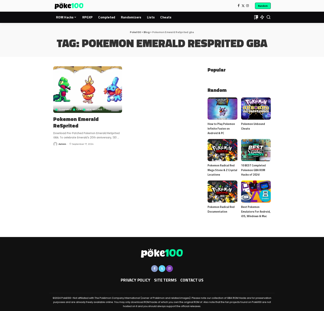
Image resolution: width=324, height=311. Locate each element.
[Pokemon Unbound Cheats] (256, 108)
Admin (62, 144)
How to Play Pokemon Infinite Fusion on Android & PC (221, 128)
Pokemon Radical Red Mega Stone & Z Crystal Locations (222, 170)
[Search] (268, 17)
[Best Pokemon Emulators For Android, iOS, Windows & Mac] (256, 191)
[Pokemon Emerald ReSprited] (87, 89)
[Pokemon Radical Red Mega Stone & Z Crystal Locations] (222, 150)
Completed (65, 110)
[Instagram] (247, 6)
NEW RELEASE (94, 110)
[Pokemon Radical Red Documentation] (222, 191)
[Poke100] (69, 6)
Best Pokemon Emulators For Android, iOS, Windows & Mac (256, 211)
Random (263, 6)
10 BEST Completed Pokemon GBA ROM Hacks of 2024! (253, 170)
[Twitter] (243, 6)
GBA (78, 110)
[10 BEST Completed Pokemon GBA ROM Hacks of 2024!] (256, 150)
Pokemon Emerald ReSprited (76, 122)
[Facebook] (238, 6)
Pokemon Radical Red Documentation (221, 209)
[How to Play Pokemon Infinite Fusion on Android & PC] (222, 108)
